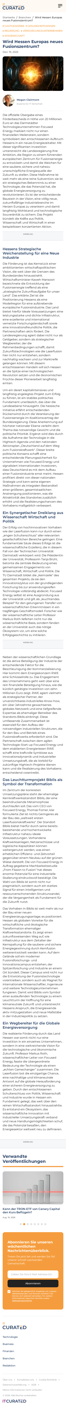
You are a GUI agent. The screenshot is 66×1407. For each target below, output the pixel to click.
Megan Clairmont (28, 99)
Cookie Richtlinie (48, 1379)
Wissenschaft (14, 35)
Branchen (25, 17)
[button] (21, 1224)
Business (8, 1344)
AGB (33, 1384)
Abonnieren (33, 1283)
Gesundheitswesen (41, 26)
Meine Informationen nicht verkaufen (22, 1390)
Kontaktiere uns (25, 1379)
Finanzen (8, 1351)
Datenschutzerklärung (14, 1384)
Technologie (10, 1337)
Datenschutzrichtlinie (22, 1300)
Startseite (9, 17)
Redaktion (9, 1365)
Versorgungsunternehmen (42, 30)
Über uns (7, 1379)
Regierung (12, 30)
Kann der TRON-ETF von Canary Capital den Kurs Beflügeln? (31, 1210)
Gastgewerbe (14, 26)
